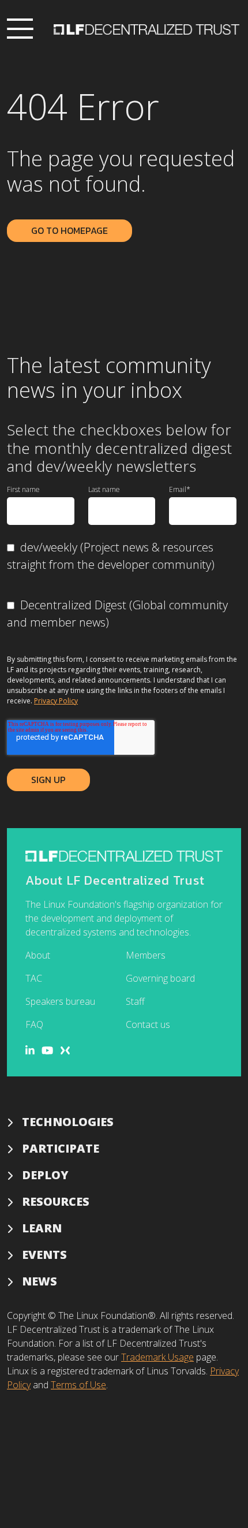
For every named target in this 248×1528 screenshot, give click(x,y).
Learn (42, 1228)
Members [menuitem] (146, 955)
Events (44, 1254)
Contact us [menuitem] (148, 1024)
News (39, 1281)
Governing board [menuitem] (160, 978)
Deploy (45, 1175)
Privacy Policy (56, 701)
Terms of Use (78, 1384)
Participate (60, 1148)
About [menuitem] (37, 955)
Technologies (68, 1122)
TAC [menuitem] (33, 978)
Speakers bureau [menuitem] (60, 1001)
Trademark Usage (157, 1357)
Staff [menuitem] (135, 1001)
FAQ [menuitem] (34, 1024)
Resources (55, 1201)
